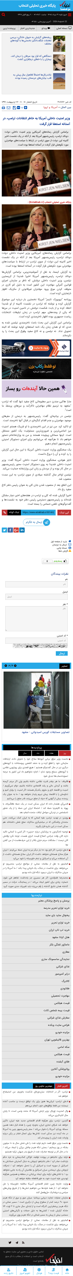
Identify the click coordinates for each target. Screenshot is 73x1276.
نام (66, 579)
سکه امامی (63, 1047)
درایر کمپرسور (62, 974)
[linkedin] (22, 530)
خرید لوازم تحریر (60, 923)
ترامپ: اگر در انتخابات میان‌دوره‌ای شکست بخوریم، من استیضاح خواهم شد (35, 1094)
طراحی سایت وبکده (58, 1025)
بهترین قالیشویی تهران (56, 1040)
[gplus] (16, 530)
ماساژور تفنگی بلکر (59, 944)
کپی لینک (64, 513)
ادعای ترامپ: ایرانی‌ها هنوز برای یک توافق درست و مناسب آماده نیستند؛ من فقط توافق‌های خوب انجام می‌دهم (35, 1104)
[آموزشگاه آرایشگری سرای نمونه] (36, 389)
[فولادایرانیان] (36, 348)
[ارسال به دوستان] (8, 107)
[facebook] (10, 530)
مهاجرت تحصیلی (60, 996)
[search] (4, 15)
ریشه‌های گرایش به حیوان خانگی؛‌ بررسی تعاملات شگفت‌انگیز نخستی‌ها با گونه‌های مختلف (30, 40)
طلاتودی (64, 988)
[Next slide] (6, 666)
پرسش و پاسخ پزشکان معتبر (53, 901)
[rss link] (23, 1242)
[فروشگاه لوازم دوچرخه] (36, 369)
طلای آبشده (63, 1062)
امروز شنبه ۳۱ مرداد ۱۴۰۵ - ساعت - (49, 14)
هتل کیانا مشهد (60, 937)
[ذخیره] (14, 108)
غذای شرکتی (62, 966)
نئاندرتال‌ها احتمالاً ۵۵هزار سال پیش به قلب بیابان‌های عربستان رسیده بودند (32, 76)
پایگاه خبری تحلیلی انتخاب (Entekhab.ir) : (49, 202)
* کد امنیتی (62, 636)
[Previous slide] (15, 666)
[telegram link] (16, 1242)
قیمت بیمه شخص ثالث (56, 1010)
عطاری (65, 952)
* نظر (65, 604)
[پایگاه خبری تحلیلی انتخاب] (65, 5)
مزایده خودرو (62, 1032)
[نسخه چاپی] (3, 107)
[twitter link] (10, 1242)
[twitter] (4, 530)
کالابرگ (65, 981)
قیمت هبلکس (61, 1003)
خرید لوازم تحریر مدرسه (56, 908)
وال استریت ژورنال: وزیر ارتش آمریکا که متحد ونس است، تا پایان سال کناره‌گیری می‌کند (35, 1113)
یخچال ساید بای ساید (57, 915)
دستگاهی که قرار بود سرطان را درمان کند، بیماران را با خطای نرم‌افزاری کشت (31, 57)
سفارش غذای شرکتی (58, 1018)
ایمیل (65, 592)
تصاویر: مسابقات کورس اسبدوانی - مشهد (45, 732)
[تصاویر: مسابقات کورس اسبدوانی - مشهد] (36, 700)
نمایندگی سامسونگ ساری (55, 959)
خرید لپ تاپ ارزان (59, 930)
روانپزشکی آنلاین (60, 1069)
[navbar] (69, 14)
